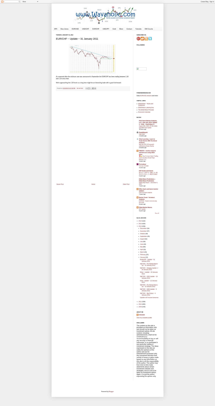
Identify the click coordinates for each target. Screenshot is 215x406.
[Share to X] (91, 88)
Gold (114, 29)
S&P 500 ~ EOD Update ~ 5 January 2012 (148, 290)
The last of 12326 (143, 166)
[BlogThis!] (89, 88)
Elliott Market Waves (145, 207)
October (142, 233)
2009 (140, 307)
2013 (140, 223)
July (141, 241)
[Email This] (87, 88)
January (142, 257)
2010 (140, 304)
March (142, 252)
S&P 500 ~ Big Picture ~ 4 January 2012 (148, 294)
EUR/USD (75, 29)
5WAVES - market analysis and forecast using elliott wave (147, 152)
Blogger (111, 391)
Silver (121, 29)
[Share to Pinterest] (95, 88)
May (141, 247)
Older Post (126, 184)
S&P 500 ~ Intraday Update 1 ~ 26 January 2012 (149, 268)
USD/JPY (106, 29)
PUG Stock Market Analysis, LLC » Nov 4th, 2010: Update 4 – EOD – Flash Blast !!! (148, 122)
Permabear (142, 164)
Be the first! (80, 88)
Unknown (142, 315)
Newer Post (60, 184)
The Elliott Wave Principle (146, 110)
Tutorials (138, 29)
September (143, 236)
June (142, 244)
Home (93, 184)
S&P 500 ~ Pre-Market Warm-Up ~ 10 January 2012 (149, 285)
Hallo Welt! (142, 134)
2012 (140, 226)
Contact (129, 29)
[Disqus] (93, 122)
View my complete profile (144, 318)
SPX (55, 29)
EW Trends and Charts (146, 171)
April (141, 249)
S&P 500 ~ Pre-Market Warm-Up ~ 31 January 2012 (149, 264)
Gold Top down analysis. (145, 192)
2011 (140, 301)
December (143, 228)
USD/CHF (85, 29)
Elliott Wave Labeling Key (146, 107)
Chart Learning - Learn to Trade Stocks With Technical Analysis (148, 140)
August (142, 239)
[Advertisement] (93, 167)
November (143, 231)
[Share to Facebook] (93, 88)
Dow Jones (64, 29)
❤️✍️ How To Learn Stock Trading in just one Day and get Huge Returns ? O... (148, 157)
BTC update (142, 209)
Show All (157, 213)
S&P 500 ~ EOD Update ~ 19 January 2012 (149, 277)
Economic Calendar (144, 112)
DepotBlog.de (143, 132)
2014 (140, 221)
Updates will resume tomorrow (149, 297)
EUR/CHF (95, 29)
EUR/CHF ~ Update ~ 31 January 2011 (147, 260)
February (143, 254)
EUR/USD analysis (146, 95)
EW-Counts (149, 29)
